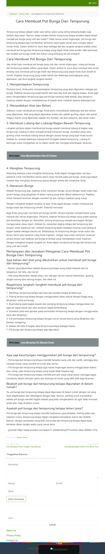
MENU (94, 3)
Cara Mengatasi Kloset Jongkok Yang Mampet (23, 445)
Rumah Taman (22, 437)
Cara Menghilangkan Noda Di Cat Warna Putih (82, 445)
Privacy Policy (13, 535)
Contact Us (12, 540)
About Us (11, 530)
